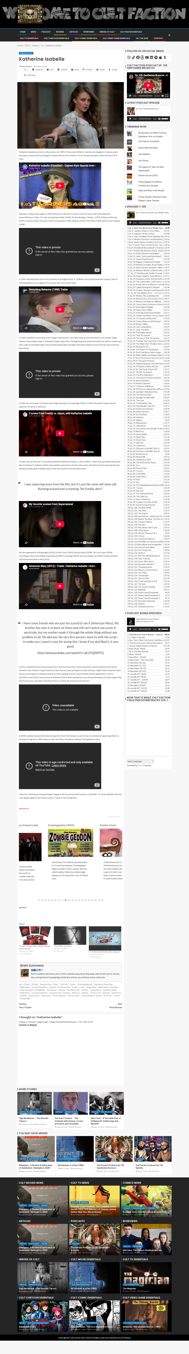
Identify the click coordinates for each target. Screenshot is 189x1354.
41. (145, 341)
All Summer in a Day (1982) (71, 1165)
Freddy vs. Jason (78, 987)
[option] (42, 1201)
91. (133, 482)
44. (142, 349)
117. (143, 556)
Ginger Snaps (91, 987)
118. (138, 558)
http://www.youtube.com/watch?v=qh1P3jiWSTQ (71, 653)
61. (141, 397)
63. (139, 403)
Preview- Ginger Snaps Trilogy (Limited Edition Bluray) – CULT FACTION (60, 1022)
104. (145, 519)
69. (134, 420)
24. (145, 293)
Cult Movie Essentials (131, 32)
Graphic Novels (139, 1205)
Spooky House (33, 996)
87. (135, 471)
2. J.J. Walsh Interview (136, 637)
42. (145, 344)
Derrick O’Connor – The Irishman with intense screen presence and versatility (69, 1121)
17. (145, 273)
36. (139, 327)
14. (145, 265)
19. (145, 279)
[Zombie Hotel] (70, 856)
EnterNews (113, 1337)
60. (139, 395)
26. (145, 298)
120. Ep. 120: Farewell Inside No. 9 (141, 564)
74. (137, 434)
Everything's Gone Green (103, 984)
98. (142, 502)
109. (142, 533)
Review (44, 1159)
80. (143, 451)
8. (134, 654)
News (33, 32)
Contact (158, 38)
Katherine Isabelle (109, 990)
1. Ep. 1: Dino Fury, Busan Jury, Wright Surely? (145, 228)
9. (136, 657)
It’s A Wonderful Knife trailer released (104, 952)
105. (139, 522)
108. (137, 530)
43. (138, 346)
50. (142, 366)
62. (135, 400)
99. (141, 505)
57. (140, 386)
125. (138, 578)
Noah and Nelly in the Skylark (151, 190)
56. (138, 383)
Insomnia (85, 990)
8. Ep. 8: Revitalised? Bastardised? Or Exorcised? (145, 248)
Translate (147, 765)
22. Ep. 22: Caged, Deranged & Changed (143, 287)
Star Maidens (144, 154)
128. (141, 587)
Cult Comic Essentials (86, 38)
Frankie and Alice (63, 987)
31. (144, 313)
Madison (85, 993)
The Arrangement (59, 996)
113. (144, 544)
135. (140, 606)
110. (136, 536)
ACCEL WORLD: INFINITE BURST (34, 1327)
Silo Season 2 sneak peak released (88, 1212)
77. (135, 443)
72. (145, 428)
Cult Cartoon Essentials (56, 38)
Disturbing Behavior (84, 984)
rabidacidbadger (40, 1171)
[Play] (130, 96)
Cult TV (75, 1208)
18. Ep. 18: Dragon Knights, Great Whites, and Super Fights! (145, 276)
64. (141, 406)
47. (145, 358)
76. (136, 440)
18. (137, 682)
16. (145, 270)
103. (145, 516)
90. (133, 479)
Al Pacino (34, 984)
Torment (116, 996)
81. (137, 454)
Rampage (106, 993)
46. (145, 355)
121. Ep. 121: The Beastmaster (139, 567)
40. (143, 338)
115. (139, 550)
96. (137, 496)
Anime (22, 1323)
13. (143, 262)
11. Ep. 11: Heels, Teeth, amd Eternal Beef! (144, 256)
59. (142, 392)
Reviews (60, 32)
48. (141, 361)
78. (136, 445)
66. (138, 411)
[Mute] (162, 96)
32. (145, 315)
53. (140, 375)
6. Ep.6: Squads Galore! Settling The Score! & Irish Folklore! (145, 242)
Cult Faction (114, 1171)
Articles (73, 32)
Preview (36, 1208)
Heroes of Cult (107, 32)
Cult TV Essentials (131, 1284)
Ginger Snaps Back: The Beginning (32, 990)
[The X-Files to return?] (70, 935)
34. (144, 321)
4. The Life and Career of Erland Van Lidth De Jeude (145, 643)
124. (138, 575)
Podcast (46, 32)
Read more (71, 878)
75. (136, 437)
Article (23, 1112)
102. (137, 513)
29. (140, 307)
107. (142, 527)
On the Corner (95, 993)
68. (135, 417)
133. (141, 601)
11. (136, 663)
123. (137, 573)
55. (138, 380)
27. (144, 301)
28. (145, 304)
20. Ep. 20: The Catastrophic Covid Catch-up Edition (145, 282)
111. (141, 539)
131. (143, 595)
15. (145, 267)
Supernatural (46, 996)
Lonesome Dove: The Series (59, 993)
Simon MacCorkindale (148, 148)
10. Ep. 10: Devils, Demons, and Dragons (143, 253)
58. (145, 389)
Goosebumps (52, 990)
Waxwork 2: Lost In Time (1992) (86, 1288)
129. (136, 590)
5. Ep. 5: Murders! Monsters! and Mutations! (145, 239)
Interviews (88, 32)
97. (138, 499)
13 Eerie (26, 984)
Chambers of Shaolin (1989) (136, 1327)
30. (139, 310)
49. (145, 363)
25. (143, 296)
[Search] (169, 35)
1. (145, 634)
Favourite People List (39, 987)
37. (138, 330)
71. (136, 426)
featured (52, 987)
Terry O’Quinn (25, 1006)
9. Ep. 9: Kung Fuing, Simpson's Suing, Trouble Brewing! (145, 250)
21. (137, 691)
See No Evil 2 (116, 993)
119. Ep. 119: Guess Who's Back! (140, 561)
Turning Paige (25, 998)
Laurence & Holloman (40, 993)
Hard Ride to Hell (73, 990)
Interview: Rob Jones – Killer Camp (140, 1250)
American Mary (46, 984)
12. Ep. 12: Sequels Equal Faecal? (140, 259)
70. (137, 423)
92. (145, 485)
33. (141, 318)
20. (137, 688)
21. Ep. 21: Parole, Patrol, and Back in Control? (145, 284)
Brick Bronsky (116, 1006)
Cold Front (64, 984)
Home (22, 32)
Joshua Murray (95, 990)
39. (138, 335)
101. (136, 510)
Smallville (23, 996)
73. (135, 431)
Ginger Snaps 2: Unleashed (108, 987)
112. (145, 541)
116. (136, 553)
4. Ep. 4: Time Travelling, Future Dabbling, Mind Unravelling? (145, 236)
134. (136, 604)
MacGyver (76, 993)
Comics (127, 1205)
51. (142, 369)
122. (142, 570)
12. (136, 665)
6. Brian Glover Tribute (136, 648)
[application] (148, 85)
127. (136, 584)
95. (140, 493)
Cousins (73, 984)
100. (139, 508)
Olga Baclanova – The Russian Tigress (37, 1250)
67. (137, 414)
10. (140, 660)
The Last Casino (74, 996)
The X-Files (107, 996)
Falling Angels (25, 987)
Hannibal (62, 990)
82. (136, 457)
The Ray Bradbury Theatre (91, 996)
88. (136, 474)
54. (144, 378)
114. (141, 547)
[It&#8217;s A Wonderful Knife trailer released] (105, 938)
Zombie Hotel (56, 825)
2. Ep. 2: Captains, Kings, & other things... (143, 231)
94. (135, 491)
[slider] (165, 118)
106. (136, 525)
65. (140, 409)
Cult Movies (34, 1159)
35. (137, 324)
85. (133, 465)
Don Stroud (143, 160)
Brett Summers (26, 66)
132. (143, 598)
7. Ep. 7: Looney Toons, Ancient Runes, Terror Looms (145, 245)
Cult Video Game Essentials (116, 38)
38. (139, 332)
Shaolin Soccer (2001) (148, 175)
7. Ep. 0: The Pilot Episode (137, 651)
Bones (55, 984)
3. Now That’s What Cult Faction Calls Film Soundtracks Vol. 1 (145, 640)
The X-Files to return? (62, 946)
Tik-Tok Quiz (142, 38)
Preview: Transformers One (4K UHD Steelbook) (42, 1212)
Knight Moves (25, 993)
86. (137, 468)
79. (143, 448)
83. (139, 460)
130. (142, 592)
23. (145, 290)
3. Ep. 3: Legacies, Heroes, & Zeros (141, 233)
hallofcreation (92, 1291)
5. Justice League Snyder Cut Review (142, 646)
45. (144, 352)
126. (142, 581)
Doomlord (75, 1327)
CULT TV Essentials (29, 38)
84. (141, 462)
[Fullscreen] (166, 96)
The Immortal (129, 1288)
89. (136, 476)
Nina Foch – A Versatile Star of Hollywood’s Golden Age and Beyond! (106, 1121)
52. (139, 372)
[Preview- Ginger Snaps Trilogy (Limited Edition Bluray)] (35, 935)
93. (135, 488)
